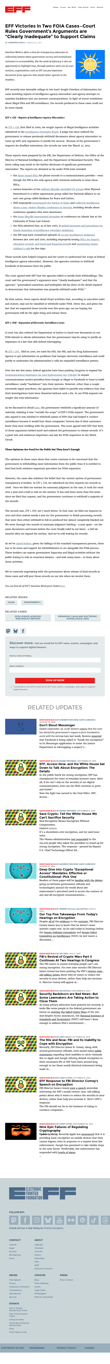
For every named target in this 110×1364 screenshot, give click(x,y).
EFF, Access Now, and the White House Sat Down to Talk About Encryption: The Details (72, 767)
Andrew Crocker (68, 720)
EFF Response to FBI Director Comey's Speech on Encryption (68, 1082)
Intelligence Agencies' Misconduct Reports (28, 617)
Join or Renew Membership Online (18, 1309)
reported (96, 736)
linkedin (82, 1220)
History (38, 1255)
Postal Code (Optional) (20, 656)
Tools (92, 7)
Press (11, 1258)
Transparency (32, 602)
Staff (37, 1265)
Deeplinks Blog (47, 720)
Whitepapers (40, 1293)
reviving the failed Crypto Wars (69, 1012)
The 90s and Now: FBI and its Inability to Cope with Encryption (70, 1041)
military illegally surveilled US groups (62, 189)
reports (83, 728)
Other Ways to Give (18, 1332)
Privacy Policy (66, 1348)
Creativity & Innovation (19, 1287)
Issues (63, 7)
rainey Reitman (67, 761)
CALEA (11, 602)
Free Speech (15, 1280)
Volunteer (39, 1248)
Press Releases (42, 1283)
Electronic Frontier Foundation (17, 9)
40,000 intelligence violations (78, 234)
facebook (25, 1220)
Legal (11, 1248)
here (37, 407)
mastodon (13, 1220)
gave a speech (78, 1088)
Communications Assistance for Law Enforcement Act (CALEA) (41, 375)
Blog (37, 1280)
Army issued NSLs (28, 175)
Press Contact (66, 1280)
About (56, 7)
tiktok (94, 1220)
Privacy (12, 1283)
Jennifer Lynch (16, 43)
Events (38, 1287)
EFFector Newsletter (44, 1297)
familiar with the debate (89, 880)
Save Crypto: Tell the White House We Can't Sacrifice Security (68, 815)
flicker (71, 1220)
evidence (64, 921)
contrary (83, 921)
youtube (59, 1220)
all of (51, 921)
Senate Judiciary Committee (60, 932)
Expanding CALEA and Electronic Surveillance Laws (77, 617)
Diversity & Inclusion (44, 1268)
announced (87, 1134)
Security (12, 1251)
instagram (36, 1220)
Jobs (37, 1262)
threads (105, 1220)
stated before (23, 543)
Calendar (39, 1244)
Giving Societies (16, 1319)
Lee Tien (63, 954)
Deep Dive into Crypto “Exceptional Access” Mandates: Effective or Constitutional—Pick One (66, 873)
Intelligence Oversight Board (41, 131)
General (12, 1244)
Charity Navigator (53, 1228)
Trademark (36, 1348)
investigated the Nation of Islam (51, 202)
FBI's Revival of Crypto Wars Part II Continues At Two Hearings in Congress (69, 958)
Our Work (72, 7)
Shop (11, 1328)
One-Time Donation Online (18, 1315)
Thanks (89, 1348)
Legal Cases (40, 1290)
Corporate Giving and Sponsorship (19, 1324)
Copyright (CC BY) (12, 1348)
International (15, 1293)
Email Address (16, 666)
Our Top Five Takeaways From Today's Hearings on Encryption (68, 916)
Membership (15, 1255)
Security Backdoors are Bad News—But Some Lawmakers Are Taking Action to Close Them (69, 997)
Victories (39, 1251)
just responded (79, 839)
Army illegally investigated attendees (39, 216)
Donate (100, 7)
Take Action (83, 7)
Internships (40, 1258)
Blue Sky (48, 1220)
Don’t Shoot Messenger (57, 725)
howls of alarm (66, 1152)
